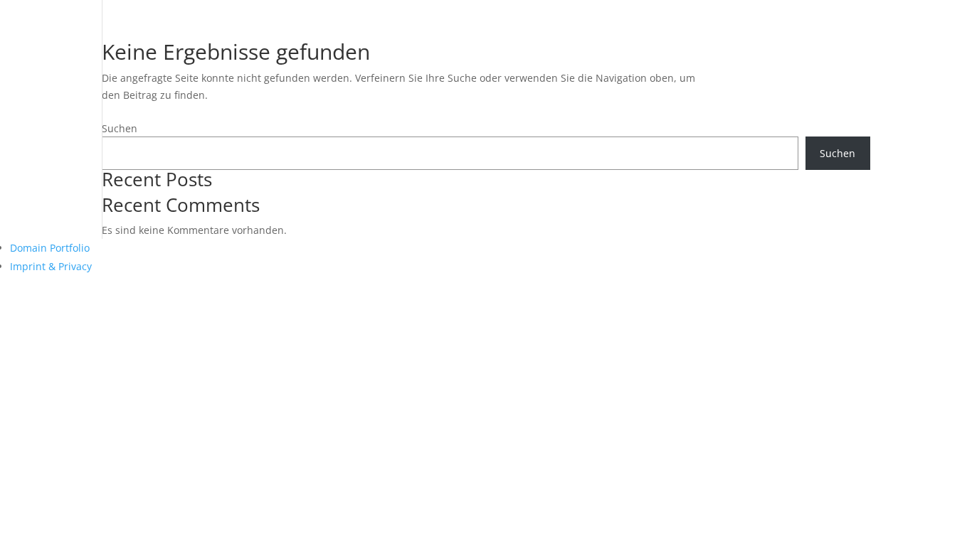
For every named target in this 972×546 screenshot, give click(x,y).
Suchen (119, 128)
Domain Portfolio (50, 248)
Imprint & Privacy (51, 266)
